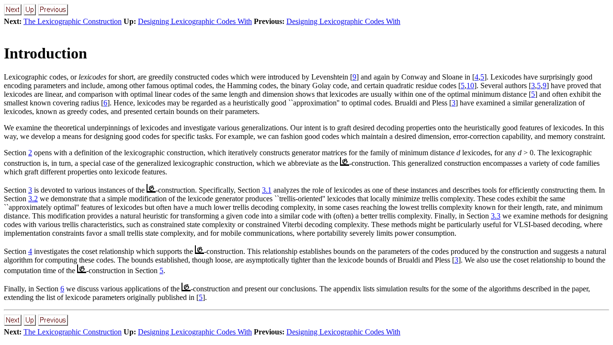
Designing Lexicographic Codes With (195, 21)
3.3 (495, 216)
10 (470, 85)
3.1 (267, 190)
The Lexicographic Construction (72, 21)
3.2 (33, 199)
